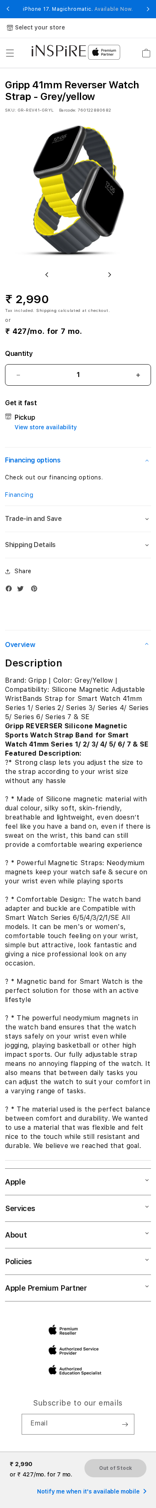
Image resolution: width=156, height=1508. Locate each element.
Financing (19, 494)
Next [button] (148, 9)
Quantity (18, 354)
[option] (78, 191)
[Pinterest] (36, 590)
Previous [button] (8, 9)
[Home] (59, 50)
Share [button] (23, 571)
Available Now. (113, 9)
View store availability (46, 427)
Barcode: (67, 109)
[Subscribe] (125, 1424)
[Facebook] (11, 590)
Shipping (46, 310)
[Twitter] (22, 590)
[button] (10, 53)
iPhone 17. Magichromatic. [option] (78, 9)
